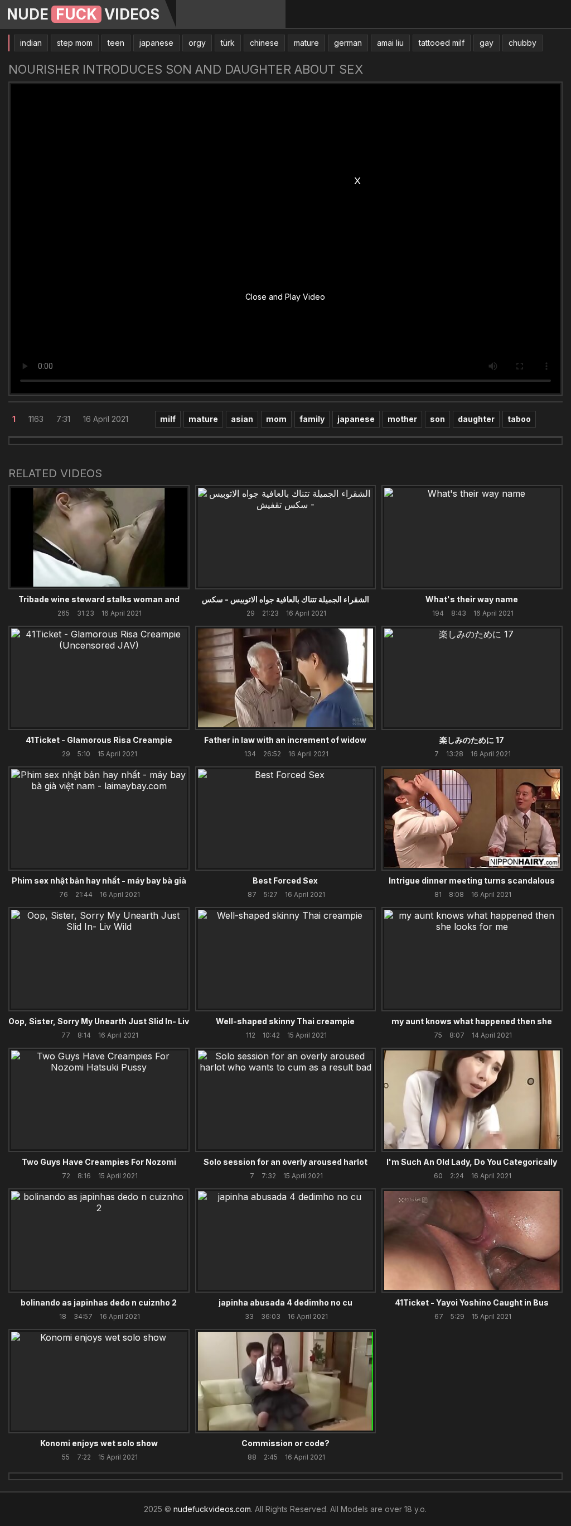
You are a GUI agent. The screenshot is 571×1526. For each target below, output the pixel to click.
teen (116, 42)
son (437, 419)
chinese (264, 42)
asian (242, 419)
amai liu (390, 42)
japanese (156, 42)
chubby (522, 42)
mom (276, 419)
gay (486, 42)
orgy (197, 42)
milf (168, 419)
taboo (519, 419)
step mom (75, 42)
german (348, 42)
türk (228, 42)
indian (31, 42)
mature (306, 42)
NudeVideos (83, 14)
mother (402, 419)
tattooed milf (441, 42)
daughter (476, 419)
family (312, 419)
